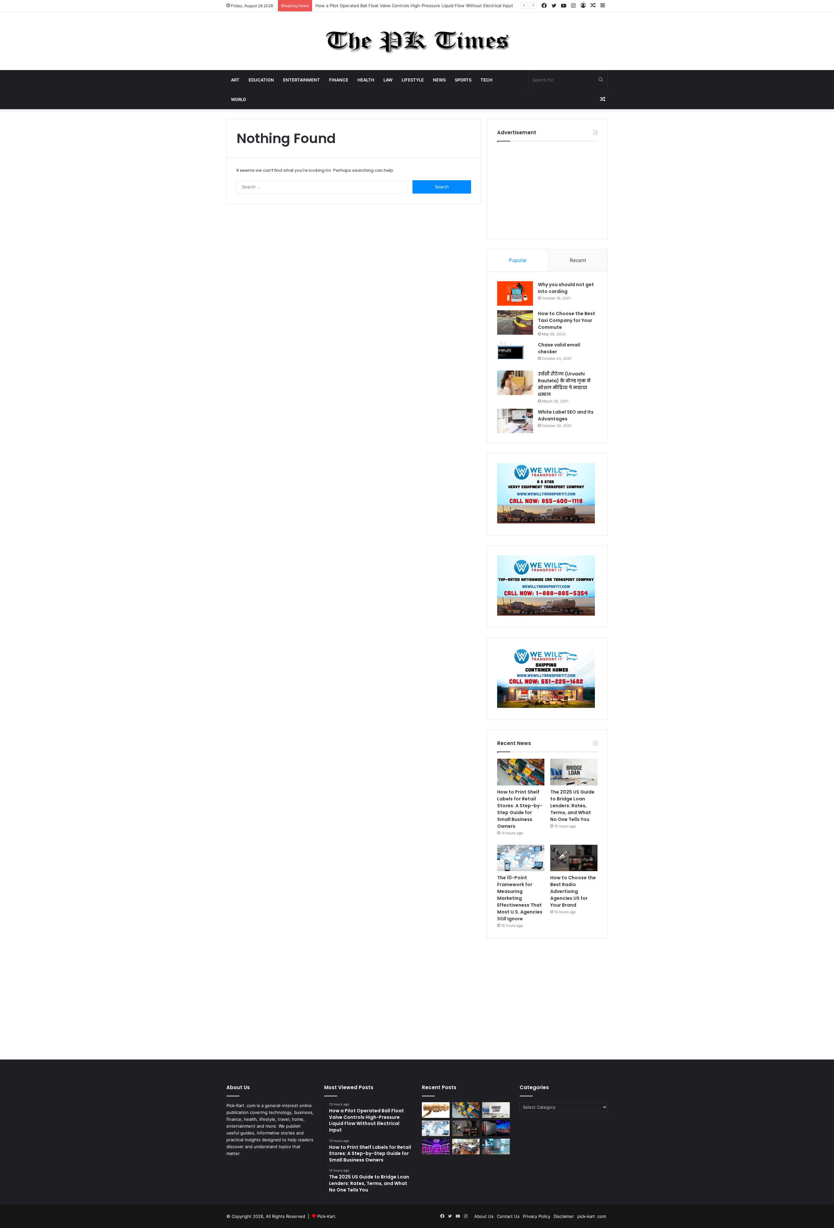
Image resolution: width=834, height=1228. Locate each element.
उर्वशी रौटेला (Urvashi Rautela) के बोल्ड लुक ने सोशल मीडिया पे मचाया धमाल (564, 384)
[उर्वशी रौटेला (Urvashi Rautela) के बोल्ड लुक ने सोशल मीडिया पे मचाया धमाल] (515, 383)
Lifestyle (413, 79)
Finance (338, 79)
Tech (487, 79)
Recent (578, 260)
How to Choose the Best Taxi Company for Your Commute (566, 320)
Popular (518, 260)
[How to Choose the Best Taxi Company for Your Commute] (515, 322)
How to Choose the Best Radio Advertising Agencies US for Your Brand (573, 891)
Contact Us (508, 1216)
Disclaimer (564, 1216)
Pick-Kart (326, 1216)
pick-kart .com (591, 1216)
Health (365, 79)
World (238, 99)
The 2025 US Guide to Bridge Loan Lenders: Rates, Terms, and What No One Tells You (572, 806)
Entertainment (301, 79)
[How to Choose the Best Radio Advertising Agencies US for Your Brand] (573, 858)
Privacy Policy (536, 1216)
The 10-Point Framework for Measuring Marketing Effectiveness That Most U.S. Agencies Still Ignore (519, 898)
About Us (484, 1216)
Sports (463, 79)
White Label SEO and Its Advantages (566, 415)
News (439, 79)
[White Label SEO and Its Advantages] (515, 421)
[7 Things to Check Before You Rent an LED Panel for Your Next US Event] (436, 1146)
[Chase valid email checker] (515, 354)
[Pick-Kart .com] (417, 41)
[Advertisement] (547, 188)
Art (235, 79)
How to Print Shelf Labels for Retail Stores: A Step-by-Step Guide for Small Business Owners (519, 809)
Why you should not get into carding (566, 288)
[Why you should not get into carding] (515, 293)
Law (388, 79)
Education (261, 79)
